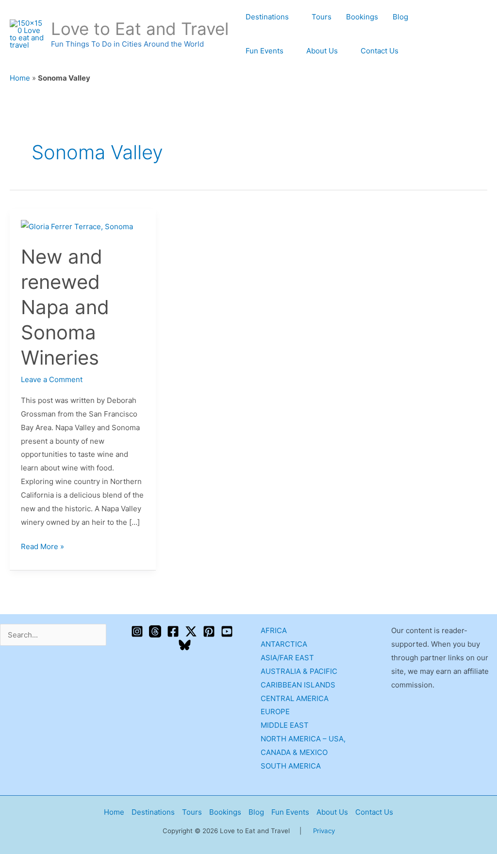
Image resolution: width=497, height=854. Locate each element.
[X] (191, 631)
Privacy (324, 831)
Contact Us (379, 50)
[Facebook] (173, 631)
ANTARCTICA (284, 644)
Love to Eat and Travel (140, 28)
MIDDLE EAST (285, 725)
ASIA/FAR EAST (287, 657)
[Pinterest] (209, 631)
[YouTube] (227, 631)
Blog (400, 16)
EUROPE (275, 711)
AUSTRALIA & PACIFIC (299, 671)
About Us (322, 50)
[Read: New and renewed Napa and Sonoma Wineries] (77, 226)
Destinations (267, 16)
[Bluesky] (185, 645)
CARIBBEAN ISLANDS (298, 684)
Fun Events (264, 50)
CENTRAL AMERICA (295, 698)
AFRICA (274, 630)
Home (20, 78)
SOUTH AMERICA (291, 765)
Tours (321, 16)
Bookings (362, 16)
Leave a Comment (52, 379)
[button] (483, 34)
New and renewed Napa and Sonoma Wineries (65, 307)
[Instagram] (137, 631)
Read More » (42, 545)
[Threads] (155, 631)
